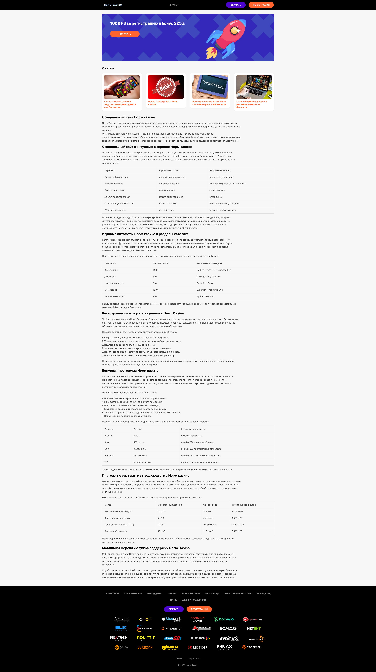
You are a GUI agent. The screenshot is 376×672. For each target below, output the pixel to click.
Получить (125, 33)
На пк (173, 600)
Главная (179, 658)
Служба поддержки (194, 600)
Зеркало (172, 593)
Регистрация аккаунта (238, 593)
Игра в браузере (191, 593)
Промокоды (212, 593)
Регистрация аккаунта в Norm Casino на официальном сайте (209, 103)
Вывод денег (154, 593)
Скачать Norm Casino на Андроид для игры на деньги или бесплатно (120, 104)
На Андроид (264, 593)
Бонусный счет (133, 593)
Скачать (235, 5)
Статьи (174, 5)
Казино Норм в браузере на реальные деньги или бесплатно (251, 104)
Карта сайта (195, 658)
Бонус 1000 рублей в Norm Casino (162, 103)
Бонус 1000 (112, 593)
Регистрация (261, 5)
